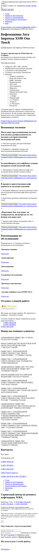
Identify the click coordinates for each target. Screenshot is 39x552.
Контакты (8, 21)
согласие (11, 535)
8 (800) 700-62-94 (9, 323)
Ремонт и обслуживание (14, 15)
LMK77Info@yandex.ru (9, 473)
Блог (7, 23)
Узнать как (5, 254)
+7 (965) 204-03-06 (20, 504)
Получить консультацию (10, 155)
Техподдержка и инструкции (16, 19)
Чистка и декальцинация (14, 17)
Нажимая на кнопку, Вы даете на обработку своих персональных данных (18, 535)
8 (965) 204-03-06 (7, 326)
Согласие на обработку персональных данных (15, 507)
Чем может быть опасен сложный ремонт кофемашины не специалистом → (19, 157)
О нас (7, 14)
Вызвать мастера (7, 10)
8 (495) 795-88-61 (9, 325)
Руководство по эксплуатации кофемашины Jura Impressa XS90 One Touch (19, 122)
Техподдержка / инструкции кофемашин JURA (18, 27)
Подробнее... (5, 549)
